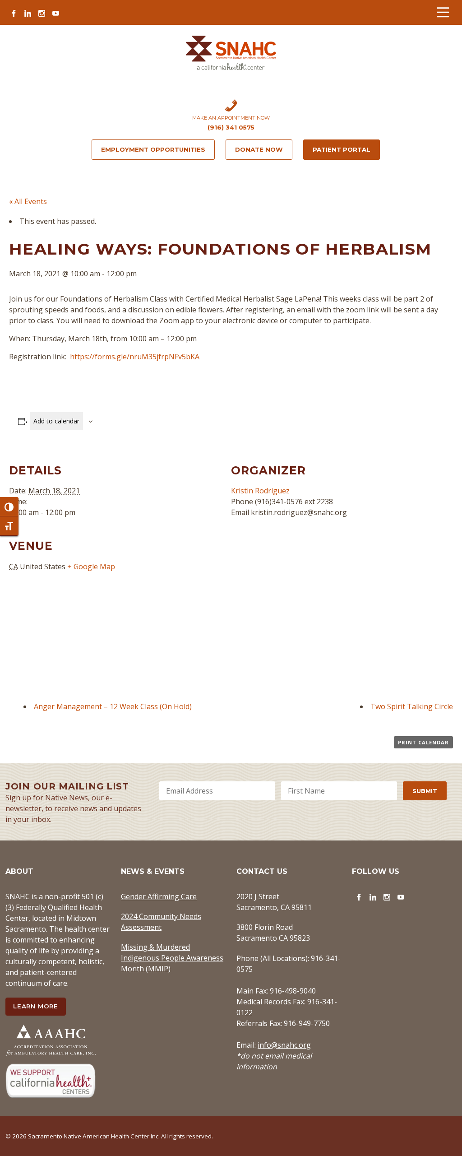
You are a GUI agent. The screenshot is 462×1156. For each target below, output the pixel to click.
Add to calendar (56, 421)
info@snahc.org (284, 1045)
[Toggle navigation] (442, 12)
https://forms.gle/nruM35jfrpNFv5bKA (134, 357)
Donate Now (259, 149)
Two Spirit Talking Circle (411, 706)
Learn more (35, 1006)
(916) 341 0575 (231, 127)
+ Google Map (91, 566)
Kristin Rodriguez (260, 491)
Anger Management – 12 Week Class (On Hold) (113, 706)
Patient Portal (341, 149)
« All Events (28, 201)
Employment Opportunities (153, 149)
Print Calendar (423, 742)
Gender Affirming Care (159, 896)
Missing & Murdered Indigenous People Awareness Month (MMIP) (172, 958)
